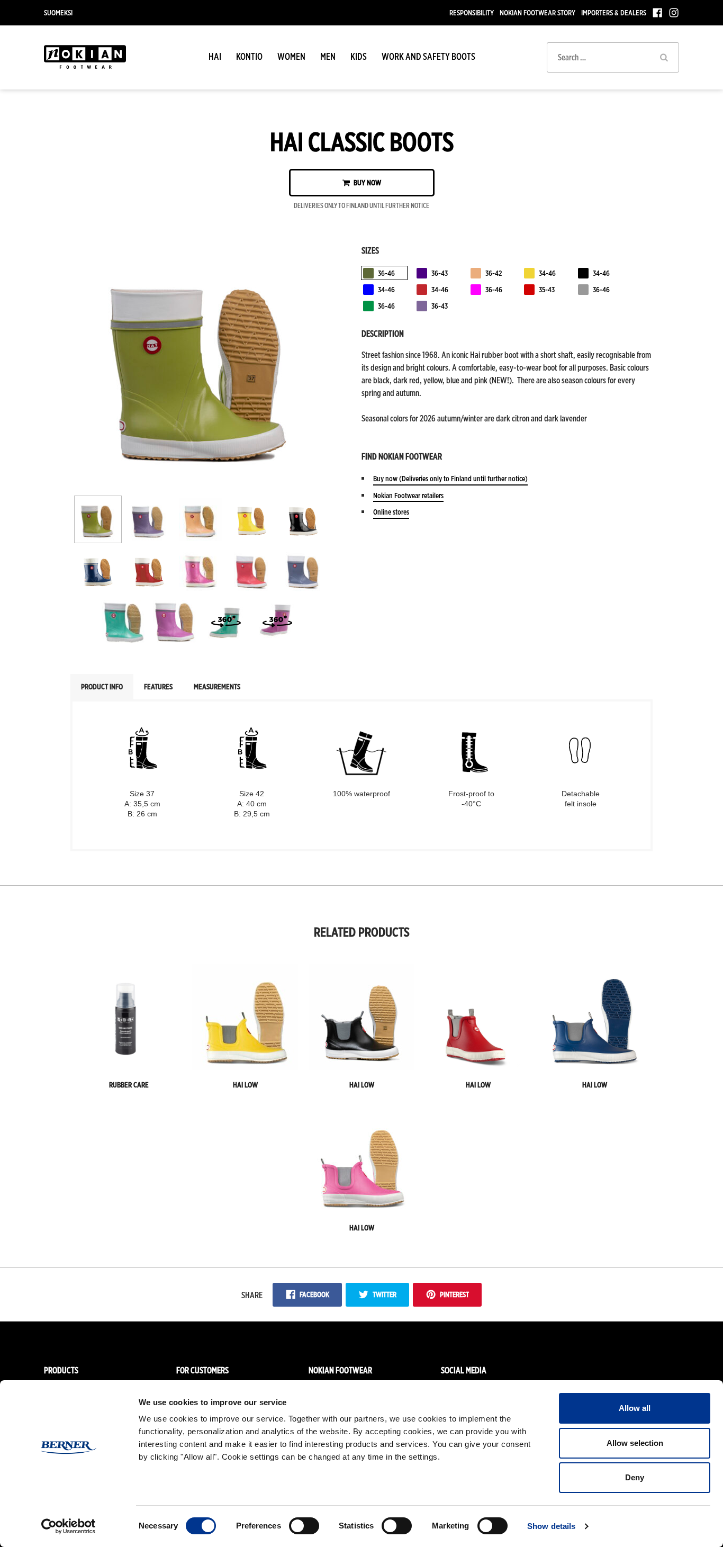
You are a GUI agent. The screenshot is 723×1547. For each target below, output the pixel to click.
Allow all (634, 1408)
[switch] (304, 1525)
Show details (551, 1526)
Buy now (366, 182)
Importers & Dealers (613, 12)
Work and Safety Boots (428, 56)
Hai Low (245, 1084)
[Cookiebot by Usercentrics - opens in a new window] (68, 1526)
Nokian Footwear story (537, 12)
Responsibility (471, 12)
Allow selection (635, 1442)
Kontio (249, 56)
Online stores (391, 511)
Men (328, 56)
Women (291, 56)
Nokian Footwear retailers (408, 495)
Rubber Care (129, 1084)
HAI (215, 56)
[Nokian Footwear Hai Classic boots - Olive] (202, 480)
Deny (634, 1477)
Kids (358, 56)
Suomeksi (58, 12)
